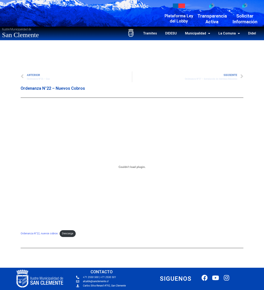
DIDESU (171, 33)
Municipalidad (195, 33)
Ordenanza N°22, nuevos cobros (39, 233)
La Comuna (227, 33)
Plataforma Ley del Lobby (179, 18)
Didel (252, 33)
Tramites (150, 33)
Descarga (67, 233)
